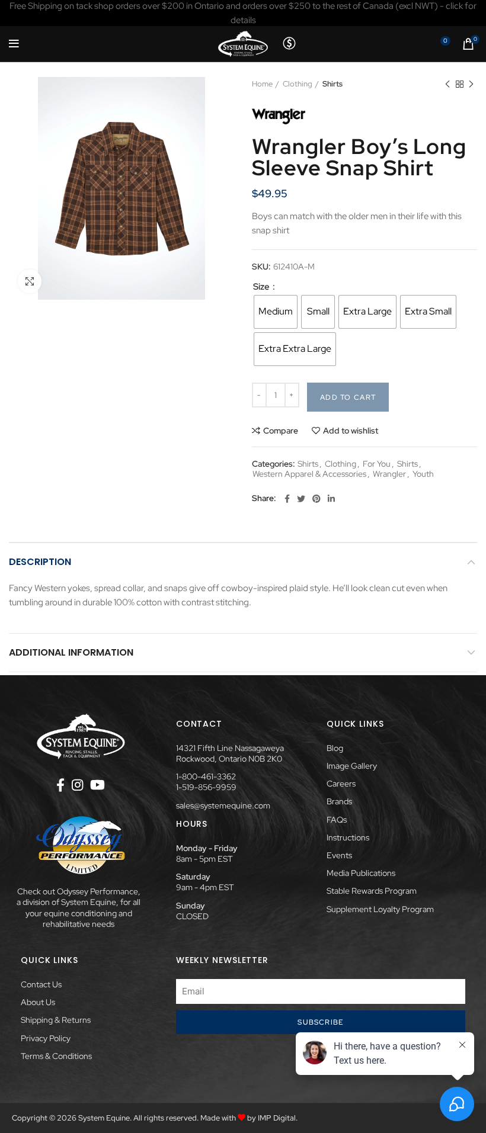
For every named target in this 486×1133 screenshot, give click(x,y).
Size (262, 287)
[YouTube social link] (97, 784)
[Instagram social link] (77, 784)
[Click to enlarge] (29, 281)
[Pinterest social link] (316, 498)
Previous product (447, 84)
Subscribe (320, 1022)
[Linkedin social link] (331, 498)
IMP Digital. (278, 1118)
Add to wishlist (350, 430)
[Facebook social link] (287, 498)
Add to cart (348, 397)
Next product (471, 84)
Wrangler (389, 474)
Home (262, 84)
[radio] (275, 312)
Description (40, 562)
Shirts (332, 84)
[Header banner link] (243, 13)
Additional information (71, 652)
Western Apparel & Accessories (309, 474)
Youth (423, 474)
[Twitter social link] (301, 498)
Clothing (297, 84)
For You (377, 464)
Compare (280, 430)
